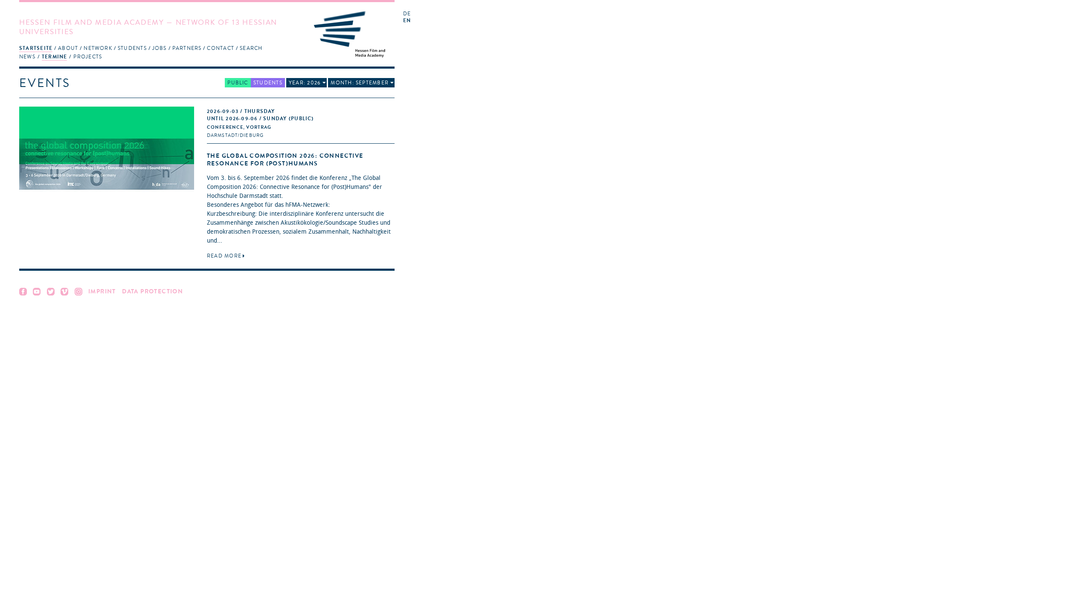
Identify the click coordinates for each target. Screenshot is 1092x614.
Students (132, 48)
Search (251, 48)
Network (98, 48)
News (27, 56)
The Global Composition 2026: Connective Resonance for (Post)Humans (285, 160)
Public (237, 82)
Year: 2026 (305, 82)
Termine (54, 56)
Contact (220, 48)
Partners (187, 48)
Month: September (360, 82)
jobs (159, 48)
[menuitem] (35, 47)
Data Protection (152, 291)
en (407, 20)
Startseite (35, 48)
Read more (224, 255)
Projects (87, 56)
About (68, 48)
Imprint (102, 291)
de (407, 14)
